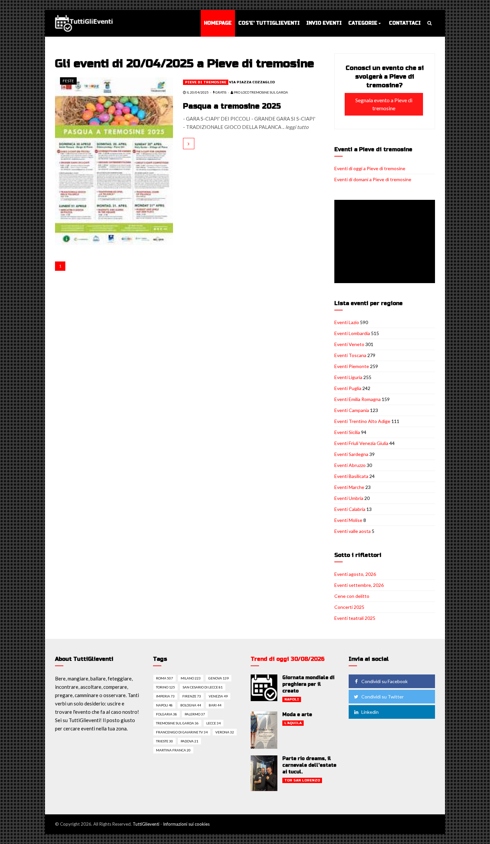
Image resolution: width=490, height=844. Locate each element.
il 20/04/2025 (197, 92)
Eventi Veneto (349, 344)
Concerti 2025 (349, 607)
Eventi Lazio (346, 322)
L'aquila (293, 723)
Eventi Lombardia (352, 333)
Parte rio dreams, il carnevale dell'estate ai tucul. (309, 765)
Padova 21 (189, 741)
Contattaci (405, 23)
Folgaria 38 (166, 714)
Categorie (362, 23)
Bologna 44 (190, 705)
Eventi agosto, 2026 (355, 574)
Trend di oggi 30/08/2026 (288, 659)
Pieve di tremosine (205, 82)
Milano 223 (191, 678)
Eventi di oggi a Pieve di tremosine (369, 168)
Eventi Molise (348, 520)
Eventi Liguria (348, 377)
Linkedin (370, 712)
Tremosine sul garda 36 (177, 723)
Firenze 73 (191, 696)
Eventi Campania (351, 410)
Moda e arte (297, 714)
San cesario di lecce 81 (203, 687)
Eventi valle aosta (352, 531)
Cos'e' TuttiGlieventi (269, 23)
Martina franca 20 (173, 750)
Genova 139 (218, 678)
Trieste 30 (164, 741)
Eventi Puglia (347, 388)
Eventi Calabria (349, 509)
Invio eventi (324, 23)
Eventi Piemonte (351, 366)
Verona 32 (224, 732)
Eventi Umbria (348, 498)
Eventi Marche (349, 487)
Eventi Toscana (350, 355)
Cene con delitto (351, 596)
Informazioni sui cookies (186, 824)
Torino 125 (165, 687)
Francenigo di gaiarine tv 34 (182, 732)
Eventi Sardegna (351, 454)
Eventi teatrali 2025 (354, 618)
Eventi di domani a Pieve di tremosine (372, 179)
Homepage (218, 23)
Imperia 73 (165, 696)
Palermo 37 (195, 714)
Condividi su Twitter (382, 696)
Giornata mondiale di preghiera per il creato (308, 684)
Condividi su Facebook (384, 681)
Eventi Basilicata (351, 476)
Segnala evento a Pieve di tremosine (383, 104)
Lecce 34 (213, 723)
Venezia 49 (218, 696)
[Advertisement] (386, 242)
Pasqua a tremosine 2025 (232, 106)
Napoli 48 (164, 705)
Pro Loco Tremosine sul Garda (260, 92)
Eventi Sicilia (347, 432)
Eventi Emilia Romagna (357, 399)
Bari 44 (215, 705)
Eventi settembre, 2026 (359, 585)
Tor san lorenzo (302, 780)
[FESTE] (114, 160)
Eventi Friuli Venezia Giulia (361, 443)
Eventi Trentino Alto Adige (362, 421)
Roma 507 (164, 678)
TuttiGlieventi (146, 824)
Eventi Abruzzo (350, 465)
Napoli (291, 699)
